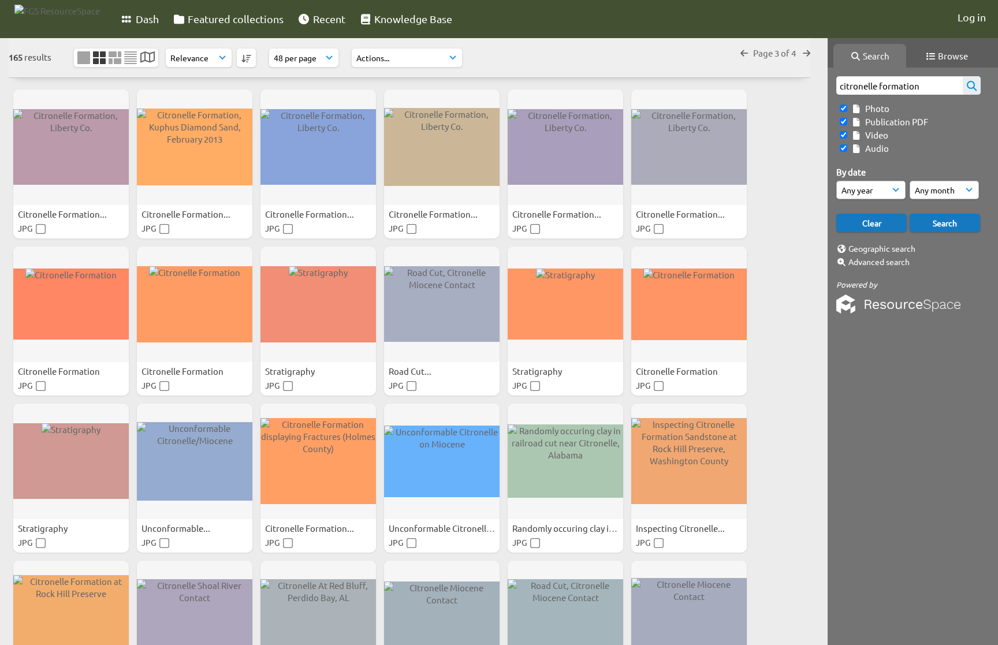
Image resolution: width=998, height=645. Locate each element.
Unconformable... (176, 528)
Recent (328, 19)
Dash (146, 19)
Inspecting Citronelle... (681, 528)
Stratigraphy (290, 371)
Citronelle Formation (60, 371)
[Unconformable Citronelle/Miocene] (194, 461)
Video (875, 134)
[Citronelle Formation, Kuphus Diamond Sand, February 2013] (194, 147)
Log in (972, 17)
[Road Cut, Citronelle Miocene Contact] (442, 304)
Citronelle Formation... (63, 213)
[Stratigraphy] (318, 304)
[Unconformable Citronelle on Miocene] (442, 461)
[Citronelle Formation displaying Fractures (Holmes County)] (318, 461)
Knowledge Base (412, 19)
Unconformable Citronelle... (444, 528)
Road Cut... (411, 371)
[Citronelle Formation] (71, 304)
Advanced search (879, 261)
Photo (875, 108)
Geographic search (881, 248)
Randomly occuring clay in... (567, 528)
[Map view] (147, 58)
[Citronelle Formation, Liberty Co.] (71, 147)
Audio (875, 148)
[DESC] (246, 58)
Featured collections (234, 19)
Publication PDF (895, 121)
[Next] (806, 52)
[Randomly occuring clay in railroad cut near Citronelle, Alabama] (565, 461)
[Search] (972, 85)
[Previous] (744, 52)
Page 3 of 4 (775, 52)
